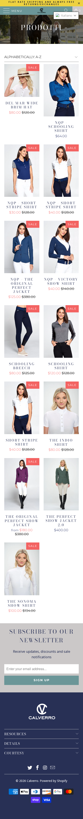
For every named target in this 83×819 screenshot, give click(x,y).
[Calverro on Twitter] (30, 768)
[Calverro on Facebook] (37, 768)
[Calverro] (41, 10)
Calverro (32, 781)
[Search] (68, 11)
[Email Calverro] (53, 768)
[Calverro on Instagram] (45, 768)
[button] (66, 15)
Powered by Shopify (53, 781)
